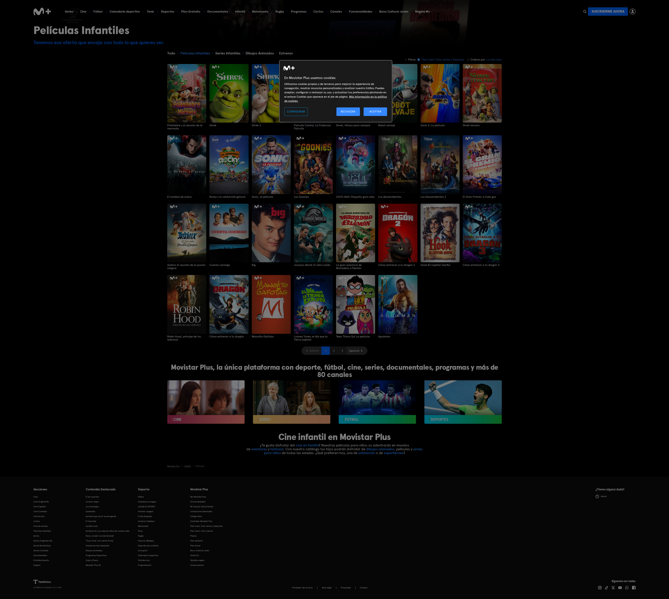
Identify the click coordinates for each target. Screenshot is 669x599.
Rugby (279, 11)
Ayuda (603, 496)
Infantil (240, 11)
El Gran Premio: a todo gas (479, 196)
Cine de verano (40, 526)
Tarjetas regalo (197, 560)
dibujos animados (380, 449)
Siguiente (354, 350)
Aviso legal (327, 587)
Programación (144, 565)
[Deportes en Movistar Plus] (463, 402)
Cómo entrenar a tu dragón (226, 336)
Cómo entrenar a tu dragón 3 (481, 265)
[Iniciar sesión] (633, 11)
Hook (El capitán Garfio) (435, 265)
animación (366, 453)
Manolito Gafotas (263, 336)
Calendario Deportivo (148, 555)
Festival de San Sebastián (97, 545)
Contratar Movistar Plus (201, 521)
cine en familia (307, 445)
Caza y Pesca (92, 560)
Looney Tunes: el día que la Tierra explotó (311, 338)
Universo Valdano (146, 521)
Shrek (212, 125)
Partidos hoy (144, 560)
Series (69, 11)
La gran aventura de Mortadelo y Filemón (349, 266)
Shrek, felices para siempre (353, 125)
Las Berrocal (92, 526)
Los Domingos (92, 506)
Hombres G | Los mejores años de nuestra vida (107, 531)
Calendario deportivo (125, 11)
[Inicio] (42, 11)
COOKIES (363, 587)
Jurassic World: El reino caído (312, 265)
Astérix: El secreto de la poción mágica (186, 266)
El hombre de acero (179, 196)
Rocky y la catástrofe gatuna (227, 196)
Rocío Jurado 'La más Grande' (100, 536)
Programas (298, 11)
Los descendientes (389, 196)
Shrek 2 (256, 125)
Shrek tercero (471, 125)
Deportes (167, 11)
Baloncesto (260, 11)
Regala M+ (422, 11)
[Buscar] (584, 11)
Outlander (90, 511)
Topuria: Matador (146, 541)
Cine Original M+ (41, 501)
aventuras (259, 449)
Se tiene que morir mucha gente (101, 516)
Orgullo (36, 565)
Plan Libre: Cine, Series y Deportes (206, 526)
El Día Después (145, 516)
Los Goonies (301, 196)
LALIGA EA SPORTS (146, 506)
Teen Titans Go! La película (353, 336)
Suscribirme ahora (608, 11)
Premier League (145, 511)
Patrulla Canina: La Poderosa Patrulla (312, 127)
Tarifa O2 (194, 555)
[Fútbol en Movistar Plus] (377, 402)
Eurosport (142, 550)
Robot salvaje (386, 125)
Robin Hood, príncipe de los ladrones (184, 338)
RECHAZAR (348, 111)
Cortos (318, 11)
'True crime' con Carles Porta (99, 541)
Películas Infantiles (42, 531)
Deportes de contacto (148, 545)
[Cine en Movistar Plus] (206, 402)
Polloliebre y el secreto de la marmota (184, 127)
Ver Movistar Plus (198, 497)
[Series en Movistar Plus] (291, 402)
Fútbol (98, 11)
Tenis (150, 11)
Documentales (217, 11)
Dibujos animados (94, 550)
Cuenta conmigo (219, 265)
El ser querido (92, 497)
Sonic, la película (262, 196)
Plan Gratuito (190, 11)
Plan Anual (195, 545)
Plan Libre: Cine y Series (201, 531)
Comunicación (197, 565)
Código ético (196, 516)
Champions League (147, 501)
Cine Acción (39, 516)
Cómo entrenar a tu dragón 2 (396, 265)
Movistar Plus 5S (93, 565)
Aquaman (384, 336)
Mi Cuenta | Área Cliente (201, 506)
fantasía (277, 449)
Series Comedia (40, 550)
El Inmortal (91, 521)
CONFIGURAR (296, 111)
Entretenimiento (41, 560)
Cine (83, 11)
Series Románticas (42, 545)
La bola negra (92, 501)
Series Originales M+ (43, 541)
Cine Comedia (40, 511)
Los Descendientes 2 (433, 196)
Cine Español (39, 506)
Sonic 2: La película (433, 125)
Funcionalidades (360, 11)
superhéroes (393, 453)
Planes (193, 536)
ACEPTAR (375, 111)
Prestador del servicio (302, 587)
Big (254, 265)
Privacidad (346, 587)
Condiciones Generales (201, 511)
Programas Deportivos (96, 555)
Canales (336, 11)
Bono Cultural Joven (393, 11)
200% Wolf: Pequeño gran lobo (355, 196)
